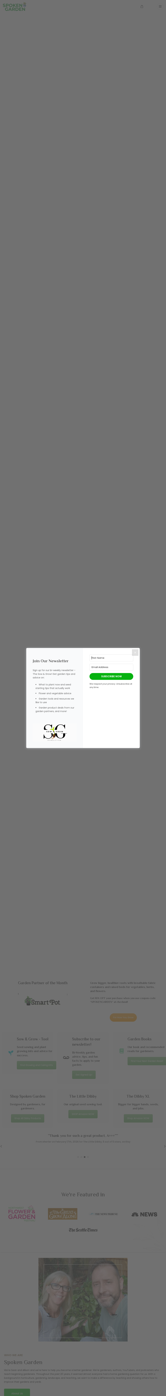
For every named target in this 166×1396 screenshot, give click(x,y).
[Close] (135, 652)
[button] (55, 732)
